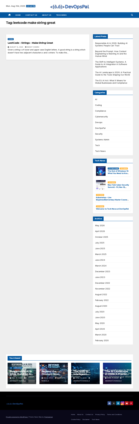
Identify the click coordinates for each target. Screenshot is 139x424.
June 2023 (100, 277)
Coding (10, 39)
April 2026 (100, 231)
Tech (97, 145)
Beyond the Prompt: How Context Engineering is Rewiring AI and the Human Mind (111, 53)
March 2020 (100, 335)
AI (96, 99)
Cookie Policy (75, 419)
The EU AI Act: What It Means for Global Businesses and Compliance (111, 81)
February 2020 (102, 340)
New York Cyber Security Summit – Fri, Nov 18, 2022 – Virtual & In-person (118, 188)
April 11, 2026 (113, 378)
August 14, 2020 (17, 47)
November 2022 (102, 289)
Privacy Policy (100, 414)
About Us (46, 15)
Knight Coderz (33, 47)
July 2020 (99, 312)
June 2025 (100, 248)
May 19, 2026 (17, 378)
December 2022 (102, 283)
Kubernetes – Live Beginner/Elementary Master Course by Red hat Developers (111, 199)
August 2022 (101, 294)
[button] (132, 15)
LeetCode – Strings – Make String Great (30, 42)
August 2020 (101, 306)
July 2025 (99, 243)
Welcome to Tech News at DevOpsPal (112, 209)
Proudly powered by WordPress (17, 417)
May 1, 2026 (48, 378)
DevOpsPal (100, 128)
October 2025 (101, 237)
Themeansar (48, 417)
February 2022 (102, 300)
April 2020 (100, 329)
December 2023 (102, 271)
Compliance (100, 111)
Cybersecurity (101, 116)
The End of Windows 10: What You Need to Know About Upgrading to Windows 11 (118, 174)
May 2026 (100, 225)
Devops (98, 122)
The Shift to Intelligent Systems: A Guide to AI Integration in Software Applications (111, 64)
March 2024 (100, 266)
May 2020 (100, 323)
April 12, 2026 (81, 378)
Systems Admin (102, 139)
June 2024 (100, 260)
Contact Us (31, 15)
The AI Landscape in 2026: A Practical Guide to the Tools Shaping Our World (113, 73)
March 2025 (100, 254)
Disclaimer (86, 419)
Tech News (61, 15)
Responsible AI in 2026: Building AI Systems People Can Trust (111, 44)
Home (18, 15)
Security (99, 134)
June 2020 (100, 317)
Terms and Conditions (114, 414)
